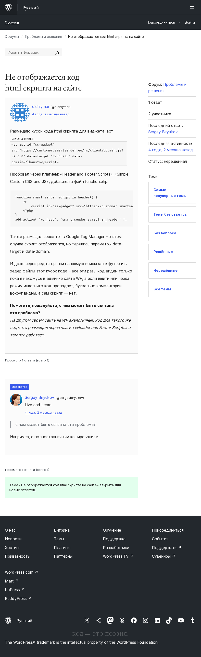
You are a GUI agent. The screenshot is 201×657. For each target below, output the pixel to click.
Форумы (12, 22)
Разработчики (116, 547)
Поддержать (166, 547)
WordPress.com (21, 572)
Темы (59, 538)
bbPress (15, 589)
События (160, 538)
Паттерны (63, 556)
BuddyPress (18, 598)
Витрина (62, 530)
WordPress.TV (118, 556)
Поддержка (114, 538)
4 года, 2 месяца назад (50, 114)
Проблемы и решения (43, 36)
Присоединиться (168, 530)
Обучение (112, 530)
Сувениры (164, 556)
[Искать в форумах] (57, 52)
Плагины (62, 547)
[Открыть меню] (193, 7)
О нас (10, 530)
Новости (13, 538)
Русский (24, 620)
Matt (12, 581)
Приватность (17, 556)
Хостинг (12, 547)
